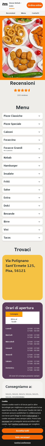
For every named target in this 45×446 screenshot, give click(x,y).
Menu (23, 13)
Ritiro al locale (14, 320)
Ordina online (35, 5)
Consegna (14, 314)
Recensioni (10, 13)
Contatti (35, 13)
